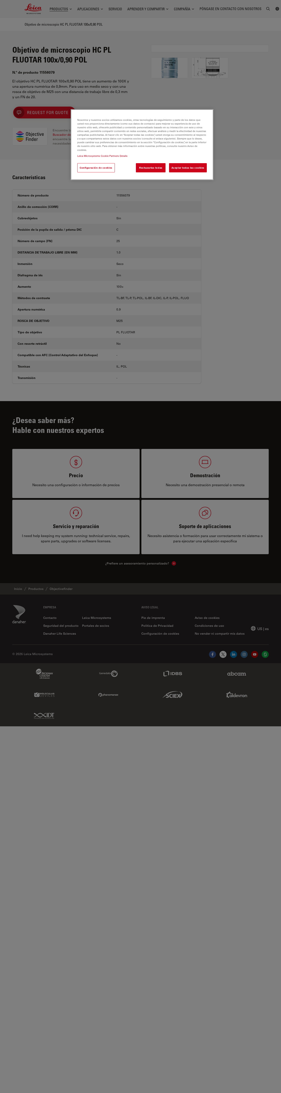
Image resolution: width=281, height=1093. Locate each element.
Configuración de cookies (96, 167)
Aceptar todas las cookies (187, 167)
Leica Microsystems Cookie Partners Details (102, 155)
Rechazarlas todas (150, 167)
